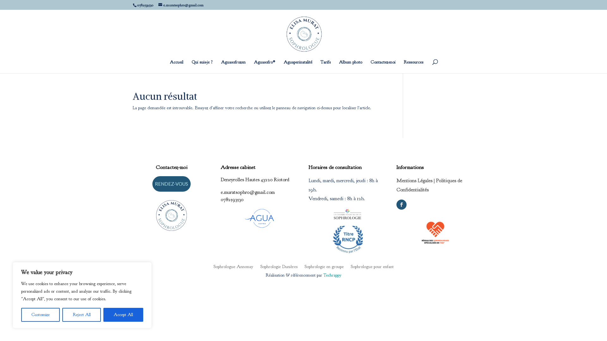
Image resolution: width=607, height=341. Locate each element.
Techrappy (332, 275)
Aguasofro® (264, 62)
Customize (40, 314)
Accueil (176, 62)
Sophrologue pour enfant (372, 266)
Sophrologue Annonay (233, 266)
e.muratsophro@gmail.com (248, 192)
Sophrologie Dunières (278, 266)
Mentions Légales (414, 180)
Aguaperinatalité (298, 62)
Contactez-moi (383, 62)
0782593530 (232, 199)
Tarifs (326, 62)
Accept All (123, 314)
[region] (82, 295)
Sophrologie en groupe (324, 266)
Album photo (350, 62)
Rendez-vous (171, 184)
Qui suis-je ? (202, 62)
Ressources (413, 62)
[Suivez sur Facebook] (401, 205)
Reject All (82, 314)
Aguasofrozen (233, 62)
